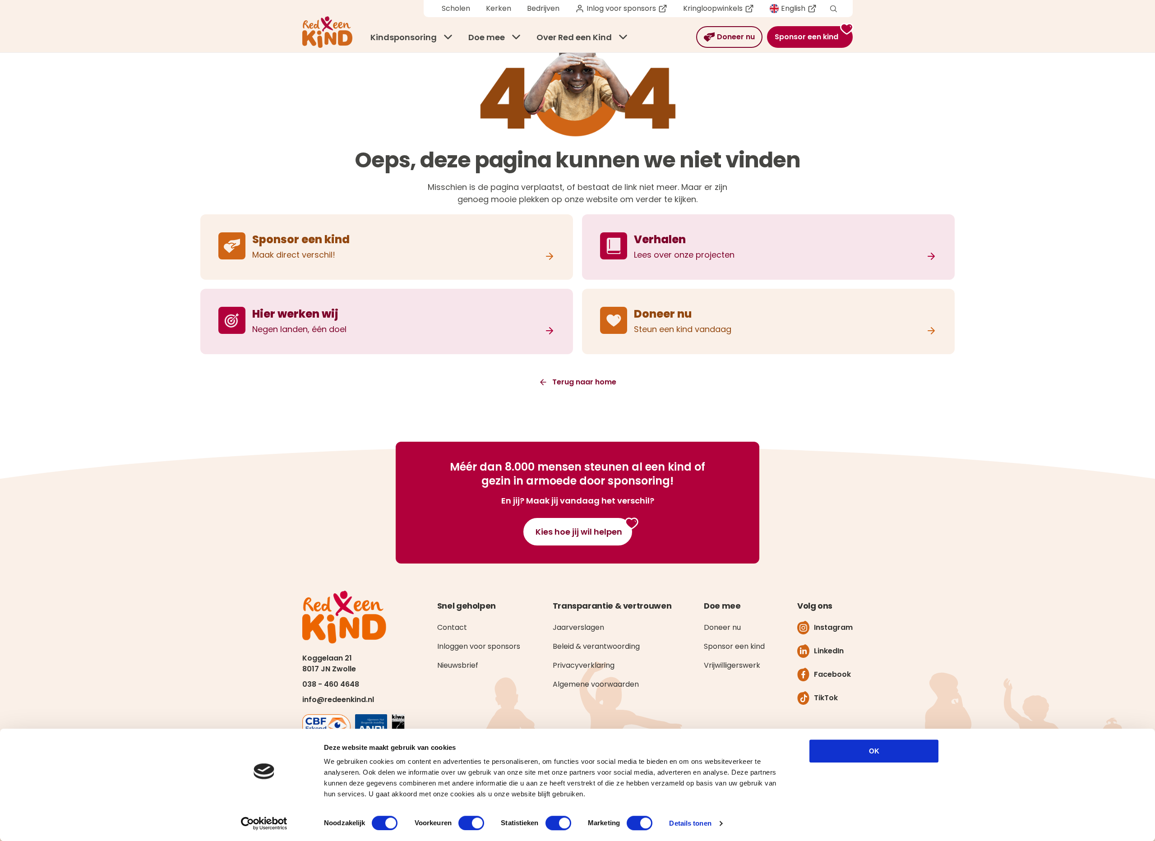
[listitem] (386, 247)
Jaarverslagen (578, 627)
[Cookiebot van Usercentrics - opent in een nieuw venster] (264, 823)
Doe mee (486, 37)
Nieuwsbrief (457, 665)
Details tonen (690, 823)
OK (874, 751)
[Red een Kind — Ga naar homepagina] (327, 32)
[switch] (471, 823)
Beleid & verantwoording (596, 646)
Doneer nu (722, 627)
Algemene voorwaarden (596, 684)
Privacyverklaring (583, 665)
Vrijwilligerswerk (732, 665)
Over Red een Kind (574, 37)
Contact (452, 627)
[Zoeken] (833, 8)
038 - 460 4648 (330, 684)
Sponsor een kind (734, 646)
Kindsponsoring (403, 37)
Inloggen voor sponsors (478, 646)
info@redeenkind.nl (338, 699)
